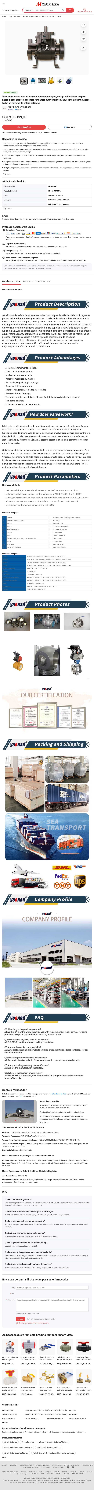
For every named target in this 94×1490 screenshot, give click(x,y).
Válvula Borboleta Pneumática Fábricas (18, 1447)
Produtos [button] (28, 10)
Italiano (81, 1472)
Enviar (20, 1319)
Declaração (13, 1465)
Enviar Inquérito (24, 127)
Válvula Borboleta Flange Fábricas (49, 1447)
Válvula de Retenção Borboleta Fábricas (53, 1442)
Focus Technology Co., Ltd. (43, 1478)
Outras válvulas (7, 1418)
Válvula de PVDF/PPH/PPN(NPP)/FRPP (61, 1414)
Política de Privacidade (42, 1465)
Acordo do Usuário (26, 1465)
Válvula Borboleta (10, 1442)
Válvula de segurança (10, 1414)
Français (48, 1472)
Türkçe (58, 1474)
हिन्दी (42, 1474)
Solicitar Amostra (50, 132)
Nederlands (34, 1474)
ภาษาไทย (50, 1474)
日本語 (40, 1472)
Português (73, 1472)
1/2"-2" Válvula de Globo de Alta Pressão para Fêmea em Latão (83, 1390)
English (15, 1472)
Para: (13, 1294)
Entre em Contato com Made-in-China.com (65, 1465)
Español (56, 1472)
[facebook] (68, 1467)
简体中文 (23, 1472)
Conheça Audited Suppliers (31, 1467)
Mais (4, 1457)
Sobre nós (4, 1465)
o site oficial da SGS (58, 1094)
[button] (3, 3)
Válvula (43, 17)
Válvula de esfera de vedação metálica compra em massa (53, 1453)
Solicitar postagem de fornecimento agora (32, 1323)
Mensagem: (11, 1300)
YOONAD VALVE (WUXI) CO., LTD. (19, 107)
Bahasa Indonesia (77, 1474)
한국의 (19, 1474)
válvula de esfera (31, 1418)
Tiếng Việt (66, 1474)
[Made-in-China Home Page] (47, 4)
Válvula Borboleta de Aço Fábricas (16, 1453)
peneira (72, 1410)
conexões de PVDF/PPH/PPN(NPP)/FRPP (36, 1414)
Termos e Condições (77, 1482)
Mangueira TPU (7, 1410)
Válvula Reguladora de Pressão (36, 1410)
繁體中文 (32, 1472)
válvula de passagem (76, 1418)
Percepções (46, 1467)
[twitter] (73, 1467)
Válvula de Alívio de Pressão (57, 1410)
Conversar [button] (71, 127)
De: (14, 1288)
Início (4, 17)
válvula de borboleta (54, 1418)
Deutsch (64, 1472)
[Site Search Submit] (70, 10)
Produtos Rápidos (87, 1465)
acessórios (73, 1414)
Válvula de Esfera (55, 17)
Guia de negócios (58, 1467)
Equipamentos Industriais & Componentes (24, 17)
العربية (26, 1474)
